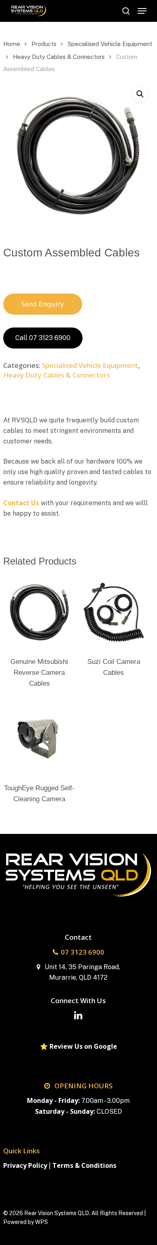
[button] (142, 11)
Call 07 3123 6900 (42, 338)
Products (43, 43)
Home (11, 43)
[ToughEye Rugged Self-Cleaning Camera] (39, 738)
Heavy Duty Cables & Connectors (59, 56)
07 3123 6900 (82, 952)
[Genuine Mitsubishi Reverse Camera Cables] (39, 612)
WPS (41, 1222)
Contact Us (21, 502)
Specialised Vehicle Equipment (110, 43)
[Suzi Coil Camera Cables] (113, 612)
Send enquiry (42, 304)
